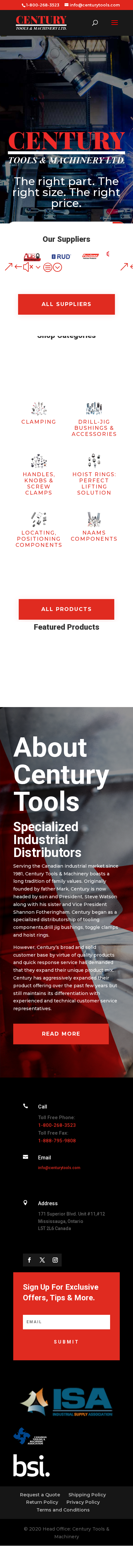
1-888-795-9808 (57, 1141)
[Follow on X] (42, 1260)
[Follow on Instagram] (55, 1260)
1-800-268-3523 (57, 1125)
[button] (124, 267)
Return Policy (42, 1502)
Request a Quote (40, 1495)
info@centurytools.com (59, 1168)
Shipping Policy (87, 1495)
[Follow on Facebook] (29, 1260)
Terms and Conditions (63, 1510)
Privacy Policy (83, 1502)
